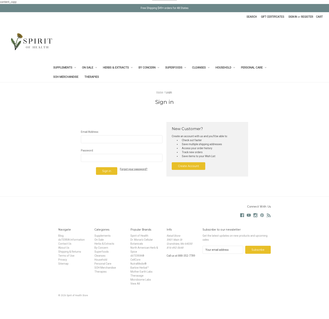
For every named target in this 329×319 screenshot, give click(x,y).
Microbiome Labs (140, 279)
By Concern (147, 67)
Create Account (188, 166)
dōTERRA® (137, 255)
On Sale (87, 67)
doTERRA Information (71, 239)
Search (252, 16)
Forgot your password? (133, 169)
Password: (87, 150)
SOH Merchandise (65, 77)
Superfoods (173, 67)
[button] (164, 304)
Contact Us (64, 243)
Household (223, 67)
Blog (61, 235)
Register (307, 16)
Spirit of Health (139, 235)
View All (135, 283)
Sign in (292, 16)
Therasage (137, 275)
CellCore (135, 259)
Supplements (62, 67)
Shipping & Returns (69, 251)
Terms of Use (66, 255)
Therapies (92, 77)
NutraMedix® (138, 263)
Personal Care (252, 67)
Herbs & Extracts (116, 67)
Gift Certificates (272, 16)
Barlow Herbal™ (139, 267)
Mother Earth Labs (141, 271)
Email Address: (90, 131)
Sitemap (63, 263)
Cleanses (199, 67)
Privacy (62, 259)
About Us (63, 247)
